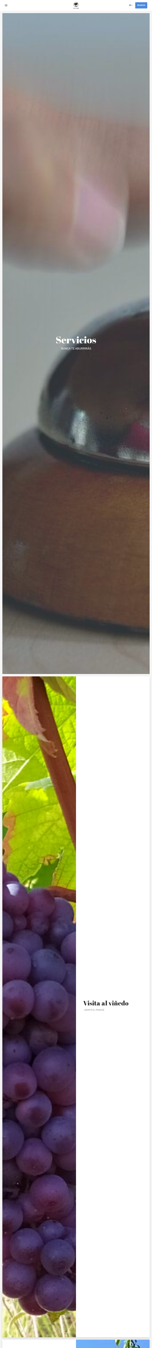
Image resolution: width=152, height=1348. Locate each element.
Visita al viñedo (105, 1003)
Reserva (141, 5)
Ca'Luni (76, 5)
